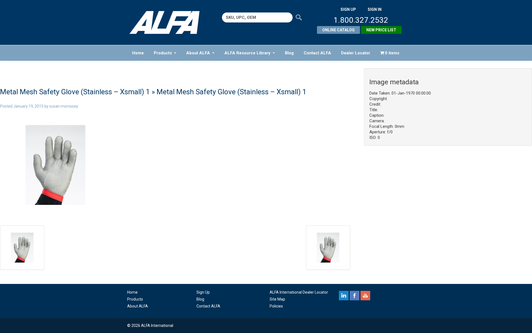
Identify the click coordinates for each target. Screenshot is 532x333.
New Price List (381, 30)
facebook (354, 295)
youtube (365, 295)
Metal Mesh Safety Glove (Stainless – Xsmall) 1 (75, 92)
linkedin (344, 295)
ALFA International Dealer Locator (299, 292)
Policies (276, 306)
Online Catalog (338, 30)
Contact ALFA (317, 52)
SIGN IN (375, 9)
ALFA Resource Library (247, 52)
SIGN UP (348, 9)
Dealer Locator (355, 52)
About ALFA (198, 52)
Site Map (277, 299)
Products (163, 52)
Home (138, 52)
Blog (289, 52)
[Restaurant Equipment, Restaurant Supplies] (168, 22)
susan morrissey (63, 106)
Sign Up (203, 292)
